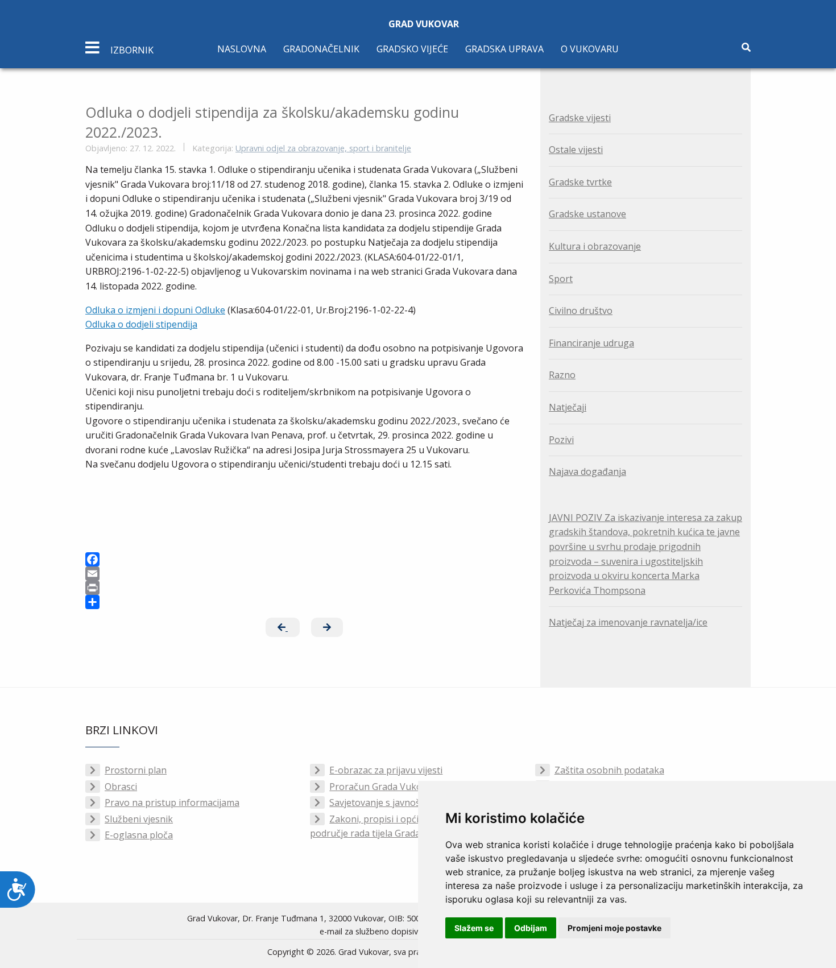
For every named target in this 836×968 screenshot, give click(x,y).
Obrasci (121, 786)
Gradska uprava (504, 49)
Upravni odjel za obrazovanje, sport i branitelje (323, 148)
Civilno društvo (580, 310)
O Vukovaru (590, 49)
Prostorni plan (136, 770)
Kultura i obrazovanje (595, 246)
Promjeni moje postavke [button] (614, 928)
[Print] (304, 588)
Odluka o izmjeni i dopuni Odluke (155, 310)
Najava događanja (587, 471)
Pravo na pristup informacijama (172, 802)
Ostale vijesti (576, 149)
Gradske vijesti (580, 117)
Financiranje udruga (591, 343)
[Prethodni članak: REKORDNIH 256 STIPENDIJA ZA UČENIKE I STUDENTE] (283, 627)
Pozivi (561, 439)
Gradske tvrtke (580, 182)
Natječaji (567, 407)
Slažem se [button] (474, 928)
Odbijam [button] (530, 928)
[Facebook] (304, 559)
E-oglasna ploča (139, 835)
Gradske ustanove (587, 214)
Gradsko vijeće (412, 49)
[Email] (304, 573)
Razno (562, 375)
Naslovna (241, 49)
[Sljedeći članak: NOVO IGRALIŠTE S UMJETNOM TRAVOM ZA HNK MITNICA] (327, 627)
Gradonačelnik (321, 49)
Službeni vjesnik (139, 819)
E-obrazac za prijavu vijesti (385, 770)
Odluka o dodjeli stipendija (141, 324)
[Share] (304, 602)
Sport (561, 278)
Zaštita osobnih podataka (609, 770)
